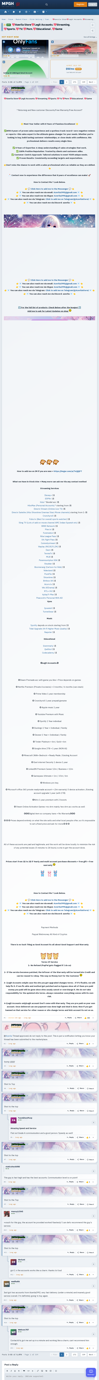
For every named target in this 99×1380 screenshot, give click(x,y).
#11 (5, 1252)
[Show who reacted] (93, 1017)
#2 (5, 1044)
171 (74, 82)
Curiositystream (48, 543)
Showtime (48, 577)
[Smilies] (56, 1371)
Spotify (34, 625)
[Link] (38, 1371)
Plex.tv (48, 529)
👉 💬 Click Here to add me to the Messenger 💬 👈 (49, 188)
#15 (12, 1348)
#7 (5, 1159)
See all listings (90, 37)
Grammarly (48, 645)
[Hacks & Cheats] (27, 12)
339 (83, 82)
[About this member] (93, 92)
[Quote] (24, 1371)
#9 (5, 1204)
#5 (5, 1111)
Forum (10, 19)
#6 (11, 1137)
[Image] (42, 1371)
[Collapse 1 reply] (7, 1127)
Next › (92, 82)
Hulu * (43, 502)
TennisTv (48, 553)
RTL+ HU (48, 591)
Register (80, 4)
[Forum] (7, 12)
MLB (48, 556)
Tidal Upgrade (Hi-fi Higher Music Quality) (48, 628)
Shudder (48, 563)
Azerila (9, 1036)
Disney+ (48, 495)
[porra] (18, 4)
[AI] (36, 12)
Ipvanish (48, 608)
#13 (5, 1300)
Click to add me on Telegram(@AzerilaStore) (67, 199)
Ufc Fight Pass (48, 539)
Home (4, 19)
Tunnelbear (48, 611)
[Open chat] (13, 12)
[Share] (92, 30)
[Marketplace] (44, 12)
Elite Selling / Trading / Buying (40, 19)
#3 (5, 1066)
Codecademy (48, 652)
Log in (92, 4)
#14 (5, 1322)
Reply (69, 1018)
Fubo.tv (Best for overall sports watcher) (48, 519)
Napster (48, 632)
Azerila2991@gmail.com (65, 192)
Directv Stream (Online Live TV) (48, 509)
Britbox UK (48, 580)
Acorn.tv (48, 584)
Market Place (21, 19)
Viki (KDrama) (48, 587)
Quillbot (48, 649)
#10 (5, 1230)
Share (79, 1018)
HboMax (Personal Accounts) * (42, 505)
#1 (5, 1018)
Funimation (48, 533)
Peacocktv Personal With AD (49, 598)
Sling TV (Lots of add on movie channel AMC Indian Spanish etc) (48, 522)
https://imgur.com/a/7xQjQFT (68, 471)
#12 (12, 1275)
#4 (5, 1088)
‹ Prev (54, 82)
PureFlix (48, 574)
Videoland (48, 570)
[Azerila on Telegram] (17, 92)
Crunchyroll (48, 515)
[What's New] (20, 12)
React (91, 1088)
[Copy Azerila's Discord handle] (13, 92)
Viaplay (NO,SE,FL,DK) (48, 546)
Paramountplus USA (48, 560)
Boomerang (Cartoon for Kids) (48, 567)
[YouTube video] (51, 1371)
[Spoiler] (46, 1371)
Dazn (48, 550)
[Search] (46, 4)
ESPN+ (48, 498)
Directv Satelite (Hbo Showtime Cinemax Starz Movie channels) (41, 512)
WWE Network (48, 526)
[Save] (92, 25)
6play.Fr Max (48, 594)
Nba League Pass (48, 536)
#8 (5, 1182)
